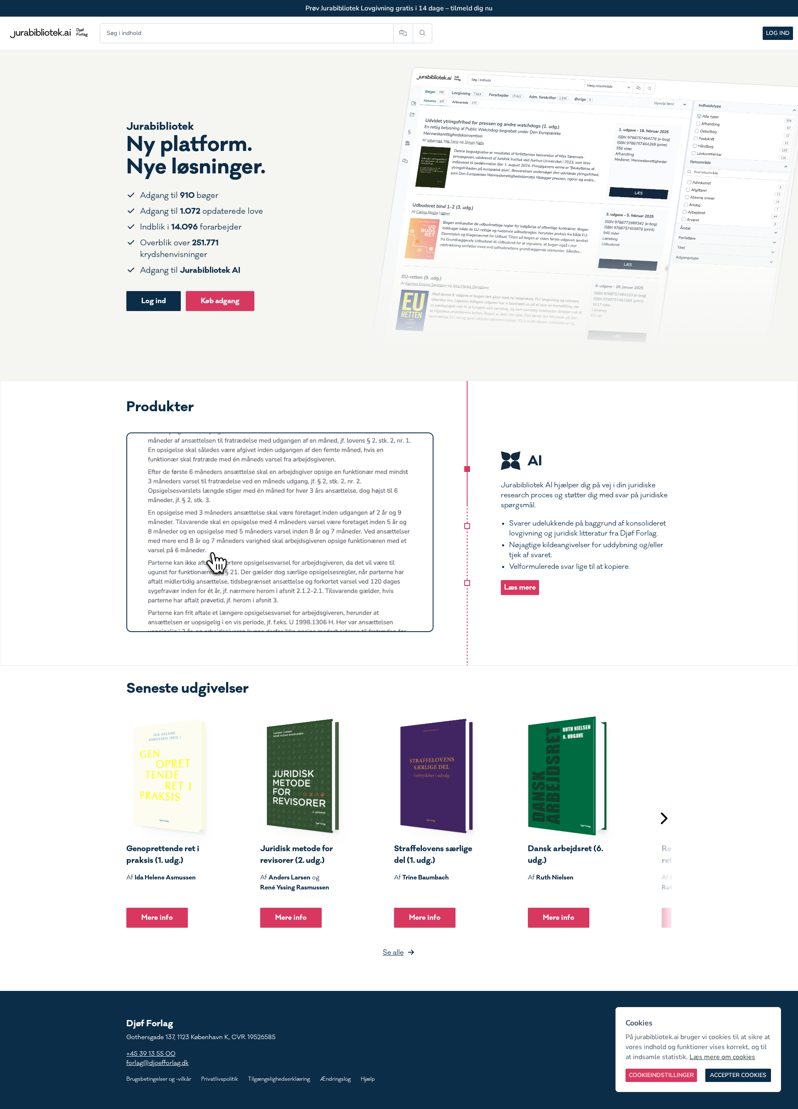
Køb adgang (220, 301)
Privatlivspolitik (219, 1079)
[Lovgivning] (467, 526)
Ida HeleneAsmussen (165, 877)
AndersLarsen (289, 877)
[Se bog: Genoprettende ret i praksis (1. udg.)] (165, 776)
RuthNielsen (555, 877)
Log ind (778, 33)
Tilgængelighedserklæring (279, 1079)
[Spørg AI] (403, 33)
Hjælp (368, 1079)
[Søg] (422, 33)
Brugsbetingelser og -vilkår (158, 1079)
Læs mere (520, 587)
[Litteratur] (467, 583)
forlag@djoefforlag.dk (157, 1063)
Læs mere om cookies (722, 1057)
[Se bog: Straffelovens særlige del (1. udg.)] (433, 776)
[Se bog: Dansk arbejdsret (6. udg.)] (567, 776)
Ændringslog (335, 1079)
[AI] (467, 469)
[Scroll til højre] (663, 819)
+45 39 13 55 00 (150, 1054)
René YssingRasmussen (294, 887)
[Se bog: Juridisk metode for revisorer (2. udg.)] (299, 776)
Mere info (157, 917)
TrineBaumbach (425, 877)
